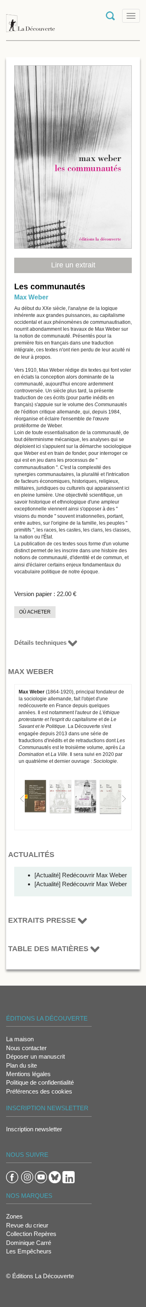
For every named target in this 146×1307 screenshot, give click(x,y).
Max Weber (31, 297)
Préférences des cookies (39, 1091)
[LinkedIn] (68, 1176)
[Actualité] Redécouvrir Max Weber (80, 875)
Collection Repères (31, 1233)
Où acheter (35, 612)
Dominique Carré (28, 1242)
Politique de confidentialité (40, 1082)
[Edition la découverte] (30, 19)
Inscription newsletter (34, 1129)
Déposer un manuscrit (35, 1056)
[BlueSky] (55, 1176)
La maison (20, 1039)
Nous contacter (26, 1047)
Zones (14, 1216)
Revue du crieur (27, 1225)
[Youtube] (41, 1176)
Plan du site (21, 1065)
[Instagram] (27, 1176)
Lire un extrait (73, 265)
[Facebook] (12, 1176)
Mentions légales (28, 1073)
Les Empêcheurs (29, 1251)
